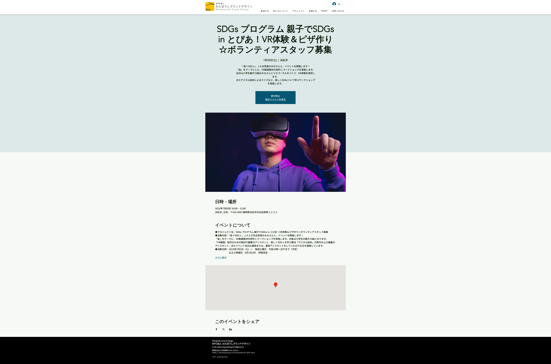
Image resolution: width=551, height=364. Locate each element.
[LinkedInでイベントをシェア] (230, 329)
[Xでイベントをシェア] (223, 329)
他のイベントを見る (275, 99)
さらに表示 (221, 257)
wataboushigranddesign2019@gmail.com (230, 347)
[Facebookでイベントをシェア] (216, 329)
